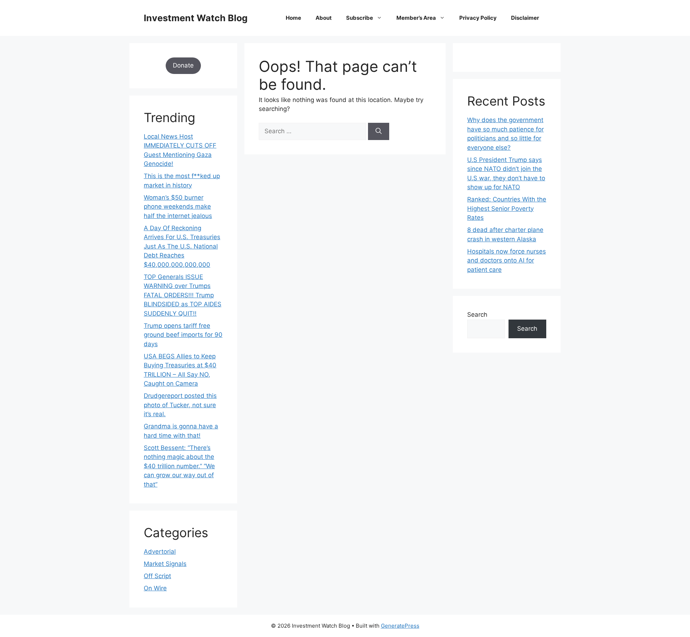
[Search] (378, 131)
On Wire (155, 588)
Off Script (157, 576)
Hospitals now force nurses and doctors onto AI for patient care (506, 260)
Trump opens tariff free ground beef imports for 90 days (183, 335)
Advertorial (160, 551)
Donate (183, 65)
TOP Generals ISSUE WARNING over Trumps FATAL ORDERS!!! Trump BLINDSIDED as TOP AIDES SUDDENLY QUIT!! (182, 295)
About (324, 17)
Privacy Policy (478, 17)
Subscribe (359, 17)
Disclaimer (525, 17)
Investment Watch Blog (196, 18)
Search (477, 314)
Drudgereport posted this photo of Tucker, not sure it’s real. (180, 405)
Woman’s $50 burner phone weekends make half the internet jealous (178, 206)
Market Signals (165, 563)
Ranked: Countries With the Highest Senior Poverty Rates (506, 208)
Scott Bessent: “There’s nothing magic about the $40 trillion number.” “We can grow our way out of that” (179, 466)
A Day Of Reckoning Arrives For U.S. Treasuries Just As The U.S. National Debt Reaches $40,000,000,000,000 (182, 246)
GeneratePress (400, 625)
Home (293, 17)
